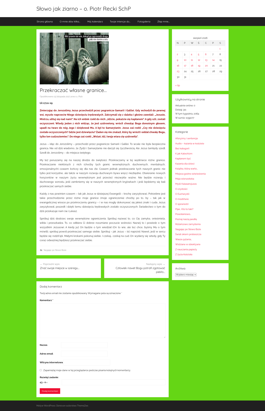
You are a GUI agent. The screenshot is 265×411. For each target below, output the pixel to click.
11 (192, 60)
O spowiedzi (182, 204)
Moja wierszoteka (184, 178)
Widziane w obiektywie (187, 244)
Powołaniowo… (183, 214)
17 (185, 65)
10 (185, 60)
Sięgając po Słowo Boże (55, 250)
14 (213, 60)
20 (206, 65)
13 (206, 60)
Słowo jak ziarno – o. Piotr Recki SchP (83, 8)
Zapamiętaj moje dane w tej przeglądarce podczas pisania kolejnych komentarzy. (87, 370)
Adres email (46, 353)
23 (178, 71)
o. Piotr (79, 96)
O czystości (181, 189)
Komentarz (46, 300)
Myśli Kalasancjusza (186, 183)
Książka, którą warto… (186, 168)
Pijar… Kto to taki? (184, 209)
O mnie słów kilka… (70, 21)
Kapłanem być (183, 158)
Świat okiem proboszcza (188, 234)
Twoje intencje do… (120, 21)
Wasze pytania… (183, 239)
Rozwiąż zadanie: (49, 377)
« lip (177, 85)
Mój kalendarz (95, 21)
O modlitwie (182, 199)
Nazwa (43, 345)
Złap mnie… (163, 21)
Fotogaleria (144, 21)
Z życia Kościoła (183, 254)
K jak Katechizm (183, 153)
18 (192, 65)
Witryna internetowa (51, 362)
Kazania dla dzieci (184, 163)
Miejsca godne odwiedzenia (190, 173)
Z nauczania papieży (186, 249)
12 (199, 60)
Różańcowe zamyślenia (188, 224)
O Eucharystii (182, 194)
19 (199, 65)
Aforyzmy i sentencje (186, 138)
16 (178, 65)
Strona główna (45, 21)
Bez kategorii (182, 148)
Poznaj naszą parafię (186, 219)
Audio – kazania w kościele (189, 143)
